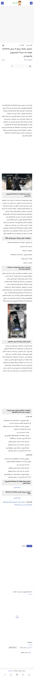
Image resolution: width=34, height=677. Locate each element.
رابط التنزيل (17, 487)
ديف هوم (10, 671)
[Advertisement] (17, 24)
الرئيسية (28, 45)
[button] (29, 675)
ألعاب (20, 45)
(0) (3, 60)
